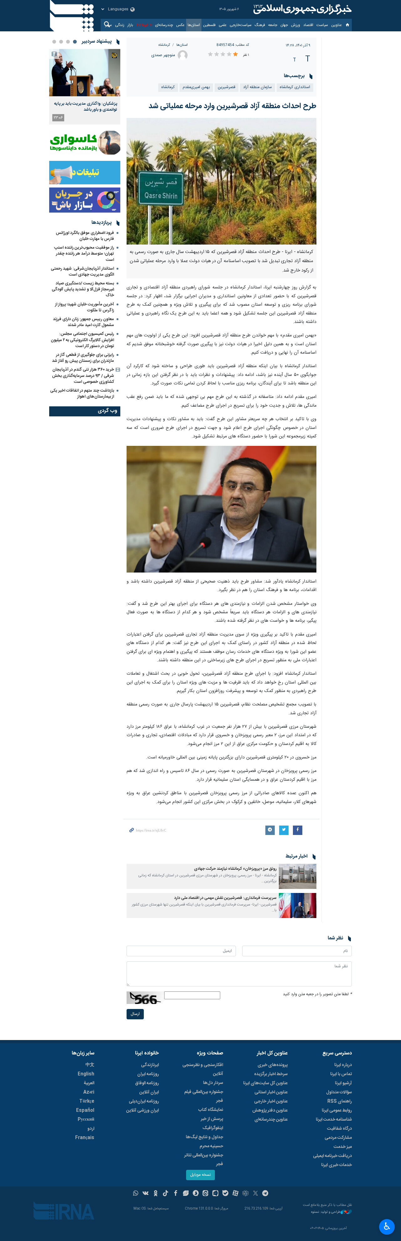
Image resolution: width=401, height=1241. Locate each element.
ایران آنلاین (149, 1092)
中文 (90, 1065)
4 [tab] (54, 42)
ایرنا (302, 9)
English (86, 1074)
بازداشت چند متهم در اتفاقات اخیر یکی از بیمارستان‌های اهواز (82, 393)
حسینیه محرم (211, 1146)
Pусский (86, 1119)
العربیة (89, 1083)
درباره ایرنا (343, 1065)
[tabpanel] (84, 86)
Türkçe (86, 1101)
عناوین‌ (336, 25)
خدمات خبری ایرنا (336, 1165)
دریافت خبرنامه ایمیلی (332, 1156)
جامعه (272, 25)
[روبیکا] (245, 1194)
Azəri (88, 1092)
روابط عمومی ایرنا (337, 1110)
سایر (108, 25)
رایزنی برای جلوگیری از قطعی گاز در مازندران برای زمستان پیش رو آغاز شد (83, 357)
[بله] (225, 1194)
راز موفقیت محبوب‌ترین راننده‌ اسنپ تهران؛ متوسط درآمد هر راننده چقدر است (84, 253)
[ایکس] (255, 1194)
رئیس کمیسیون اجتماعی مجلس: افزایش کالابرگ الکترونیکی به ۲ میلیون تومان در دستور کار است (82, 339)
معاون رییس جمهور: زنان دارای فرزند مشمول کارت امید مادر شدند (83, 322)
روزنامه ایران (148, 1074)
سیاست (322, 25)
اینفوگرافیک (212, 1128)
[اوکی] (155, 1194)
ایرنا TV (142, 25)
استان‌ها (194, 25)
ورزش (295, 25)
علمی (223, 25)
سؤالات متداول (339, 1092)
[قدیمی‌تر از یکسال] (297, 876)
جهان (284, 25)
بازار (130, 25)
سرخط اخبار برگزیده (271, 1074)
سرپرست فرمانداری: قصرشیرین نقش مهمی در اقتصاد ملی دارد (225, 898)
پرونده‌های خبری (273, 1065)
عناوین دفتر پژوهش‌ (270, 1110)
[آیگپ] (215, 1194)
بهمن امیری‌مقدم (196, 87)
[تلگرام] (265, 1194)
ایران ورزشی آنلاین (142, 1110)
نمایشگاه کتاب (210, 1110)
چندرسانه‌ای (164, 25)
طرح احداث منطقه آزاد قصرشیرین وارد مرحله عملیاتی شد (232, 106)
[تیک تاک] (165, 1194)
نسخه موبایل (200, 1175)
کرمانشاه (164, 45)
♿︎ (387, 1226)
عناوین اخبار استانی (271, 1092)
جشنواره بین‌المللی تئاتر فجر (203, 1160)
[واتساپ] (136, 1194)
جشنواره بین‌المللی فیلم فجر (203, 1096)
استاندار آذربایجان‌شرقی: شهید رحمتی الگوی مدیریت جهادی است (82, 271)
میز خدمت (343, 1147)
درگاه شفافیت (339, 1129)
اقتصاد (308, 25)
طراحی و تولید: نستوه (326, 1212)
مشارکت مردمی (338, 1138)
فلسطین (209, 25)
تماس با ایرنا (341, 1074)
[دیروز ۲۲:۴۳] (84, 72)
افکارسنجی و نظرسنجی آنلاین (202, 1069)
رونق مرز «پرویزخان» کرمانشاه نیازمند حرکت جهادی (235, 869)
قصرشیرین (226, 87)
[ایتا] (205, 1194)
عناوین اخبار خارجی (271, 1101)
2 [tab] (68, 42)
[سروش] (195, 1194)
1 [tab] (75, 42)
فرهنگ (260, 25)
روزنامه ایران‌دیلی (144, 1101)
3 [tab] (61, 42)
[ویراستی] (185, 1194)
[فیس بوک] (175, 1194)
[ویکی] (145, 1194)
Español (85, 1110)
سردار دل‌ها (213, 1083)
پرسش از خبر (212, 1119)
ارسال (135, 1014)
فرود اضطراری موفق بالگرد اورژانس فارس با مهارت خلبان (85, 236)
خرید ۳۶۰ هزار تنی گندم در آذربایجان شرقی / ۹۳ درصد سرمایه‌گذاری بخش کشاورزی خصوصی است (83, 375)
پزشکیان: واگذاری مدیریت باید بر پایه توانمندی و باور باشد (85, 106)
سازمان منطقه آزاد (257, 87)
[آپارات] (235, 1194)
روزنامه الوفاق (147, 1083)
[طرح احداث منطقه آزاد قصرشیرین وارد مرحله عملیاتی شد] (222, 181)
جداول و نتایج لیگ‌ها (204, 1137)
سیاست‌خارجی (241, 25)
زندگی (119, 25)
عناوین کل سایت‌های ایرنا (265, 1083)
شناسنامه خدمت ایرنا (334, 1119)
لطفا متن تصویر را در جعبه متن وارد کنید (317, 994)
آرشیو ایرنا (343, 1083)
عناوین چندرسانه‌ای (271, 1119)
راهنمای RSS (339, 1101)
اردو (90, 1129)
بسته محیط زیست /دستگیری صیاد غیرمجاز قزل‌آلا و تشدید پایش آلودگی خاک (83, 289)
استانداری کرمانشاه (295, 87)
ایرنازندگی (150, 1065)
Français (84, 1138)
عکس (180, 25)
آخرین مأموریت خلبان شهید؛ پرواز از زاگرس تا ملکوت (84, 307)
